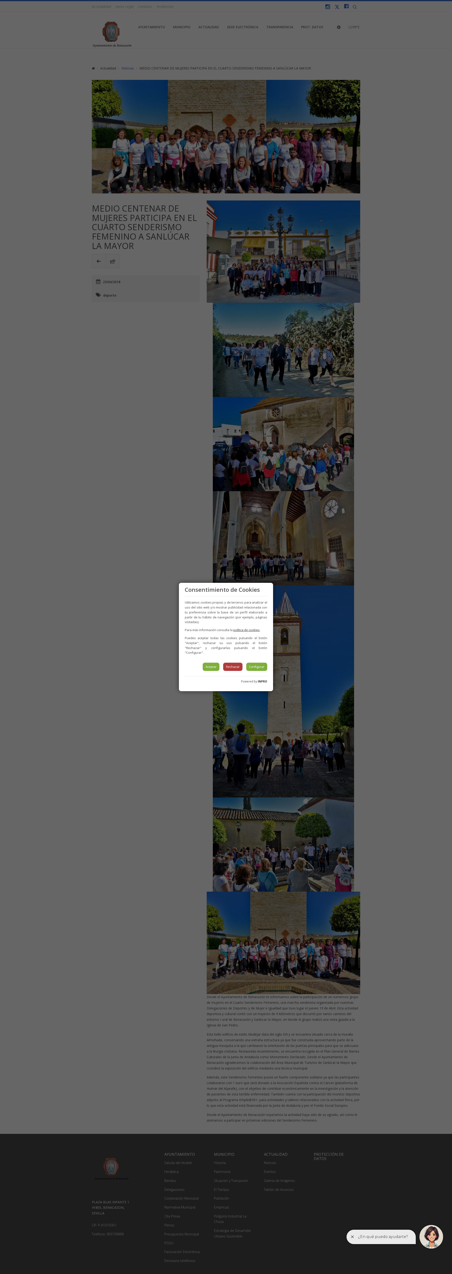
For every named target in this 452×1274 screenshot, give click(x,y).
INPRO (262, 681)
